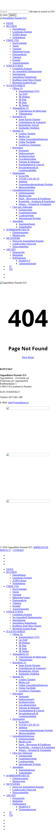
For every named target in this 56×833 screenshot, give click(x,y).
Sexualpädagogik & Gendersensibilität (28, 715)
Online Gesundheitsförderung (33, 685)
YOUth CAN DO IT (29, 724)
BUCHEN (11, 572)
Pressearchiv (18, 798)
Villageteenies (25, 659)
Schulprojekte (25, 755)
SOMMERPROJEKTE (18, 775)
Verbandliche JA (20, 654)
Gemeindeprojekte (28, 758)
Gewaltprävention (27, 705)
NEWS (9, 569)
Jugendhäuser (19, 575)
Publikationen (19, 804)
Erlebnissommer (27, 739)
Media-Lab (24, 682)
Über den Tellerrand (22, 753)
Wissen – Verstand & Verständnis (35, 750)
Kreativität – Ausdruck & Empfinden (37, 747)
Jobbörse (23, 727)
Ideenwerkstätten (27, 733)
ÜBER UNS (12, 586)
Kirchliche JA (19, 662)
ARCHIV (11, 795)
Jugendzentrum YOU (29, 637)
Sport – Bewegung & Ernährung (35, 744)
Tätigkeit (16, 603)
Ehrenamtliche (19, 600)
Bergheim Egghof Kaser (24, 628)
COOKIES (18, 550)
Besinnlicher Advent (29, 671)
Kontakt (16, 606)
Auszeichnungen (20, 609)
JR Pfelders (24, 642)
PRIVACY (5, 550)
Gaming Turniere (27, 679)
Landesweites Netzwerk (24, 789)
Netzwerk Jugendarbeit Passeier (28, 787)
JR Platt (22, 645)
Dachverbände (19, 589)
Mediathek (17, 801)
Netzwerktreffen (20, 792)
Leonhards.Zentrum (22, 577)
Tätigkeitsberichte (27, 809)
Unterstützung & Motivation (32, 657)
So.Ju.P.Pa (24, 722)
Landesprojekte (26, 761)
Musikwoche (25, 741)
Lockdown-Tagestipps (30, 690)
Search (12, 15)
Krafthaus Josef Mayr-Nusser (26, 625)
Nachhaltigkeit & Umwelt (31, 710)
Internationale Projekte (30, 764)
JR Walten (24, 651)
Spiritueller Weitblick (29, 674)
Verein (15, 592)
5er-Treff (23, 640)
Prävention (17, 693)
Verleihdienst (18, 583)
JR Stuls (23, 648)
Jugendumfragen (27, 770)
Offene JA (17, 634)
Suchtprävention (27, 702)
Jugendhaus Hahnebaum (24, 623)
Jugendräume (19, 620)
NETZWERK (13, 784)
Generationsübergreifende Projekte (36, 730)
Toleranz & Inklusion (29, 707)
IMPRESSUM (40, 547)
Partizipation (18, 719)
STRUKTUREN (14, 611)
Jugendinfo (17, 767)
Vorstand (16, 594)
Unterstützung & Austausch (32, 668)
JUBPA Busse (19, 580)
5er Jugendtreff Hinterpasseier (27, 617)
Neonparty (24, 696)
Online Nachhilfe (27, 688)
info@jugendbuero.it (18, 402)
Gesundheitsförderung (23, 736)
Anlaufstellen (25, 772)
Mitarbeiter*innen (21, 597)
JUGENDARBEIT (15, 631)
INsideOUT (24, 806)
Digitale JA (18, 676)
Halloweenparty (26, 699)
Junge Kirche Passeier (29, 665)
